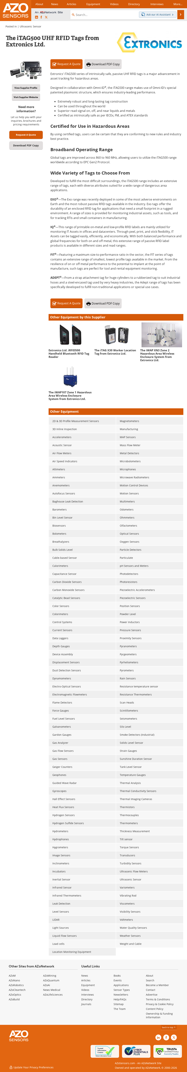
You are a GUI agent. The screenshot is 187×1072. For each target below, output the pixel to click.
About (149, 975)
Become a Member (157, 985)
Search (150, 980)
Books (117, 975)
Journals (86, 1004)
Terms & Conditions (158, 999)
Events (118, 980)
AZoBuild (14, 999)
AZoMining (49, 975)
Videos (85, 990)
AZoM (12, 975)
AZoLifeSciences (53, 994)
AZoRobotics (16, 985)
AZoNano (14, 980)
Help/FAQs (120, 999)
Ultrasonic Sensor (30, 26)
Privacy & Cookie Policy (159, 1004)
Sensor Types (122, 990)
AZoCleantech (17, 990)
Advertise (151, 994)
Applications (121, 985)
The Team (120, 1009)
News (84, 975)
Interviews (87, 994)
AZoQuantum (51, 980)
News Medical (51, 990)
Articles (85, 980)
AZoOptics (15, 994)
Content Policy (154, 1009)
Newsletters (121, 994)
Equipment (88, 985)
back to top (168, 1027)
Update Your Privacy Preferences (33, 1067)
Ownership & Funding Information (159, 1015)
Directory (86, 999)
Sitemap (119, 1004)
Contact (150, 990)
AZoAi (46, 985)
